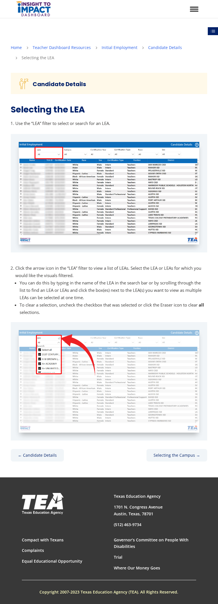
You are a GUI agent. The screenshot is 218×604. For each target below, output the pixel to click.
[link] (33, 8)
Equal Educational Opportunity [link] (52, 561)
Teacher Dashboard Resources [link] (62, 47)
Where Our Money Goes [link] (137, 568)
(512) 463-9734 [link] (127, 524)
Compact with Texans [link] (43, 540)
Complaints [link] (33, 550)
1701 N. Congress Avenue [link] (138, 507)
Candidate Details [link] (165, 47)
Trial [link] (118, 557)
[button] (194, 9)
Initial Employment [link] (119, 47)
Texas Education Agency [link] (137, 496)
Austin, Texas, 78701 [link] (133, 513)
